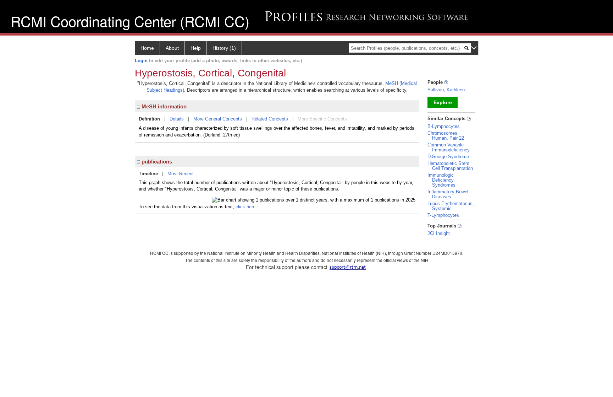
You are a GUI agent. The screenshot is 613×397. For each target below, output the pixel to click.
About (172, 48)
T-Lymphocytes (443, 215)
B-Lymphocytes (443, 126)
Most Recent (180, 173)
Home (147, 48)
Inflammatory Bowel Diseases (447, 194)
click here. (246, 206)
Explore (442, 102)
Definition (149, 119)
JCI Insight (438, 233)
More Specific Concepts (322, 119)
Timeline (148, 173)
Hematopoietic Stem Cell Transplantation (450, 166)
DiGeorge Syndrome (448, 156)
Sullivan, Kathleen (446, 89)
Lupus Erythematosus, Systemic (450, 206)
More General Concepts (217, 119)
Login (141, 60)
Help (195, 48)
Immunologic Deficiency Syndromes (441, 180)
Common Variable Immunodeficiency (448, 147)
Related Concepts (270, 119)
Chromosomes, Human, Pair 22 (445, 135)
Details (177, 119)
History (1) (224, 48)
